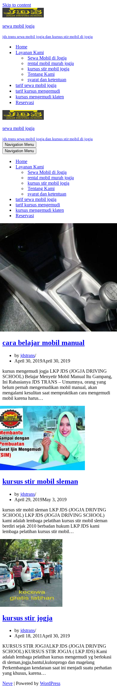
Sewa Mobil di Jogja (47, 57)
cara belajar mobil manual (43, 343)
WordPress (50, 683)
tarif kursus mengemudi (38, 91)
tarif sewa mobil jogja (36, 85)
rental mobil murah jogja (51, 63)
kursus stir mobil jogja (48, 68)
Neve (7, 683)
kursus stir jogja (27, 618)
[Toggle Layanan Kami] (107, 167)
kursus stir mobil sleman (40, 481)
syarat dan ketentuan (47, 79)
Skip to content (16, 5)
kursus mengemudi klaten (40, 96)
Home (21, 46)
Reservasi (25, 102)
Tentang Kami (41, 74)
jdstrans (27, 355)
